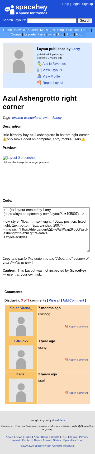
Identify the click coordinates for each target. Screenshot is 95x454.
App (60, 34)
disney (57, 118)
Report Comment (78, 326)
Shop (69, 34)
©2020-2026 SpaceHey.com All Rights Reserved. (48, 445)
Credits (55, 436)
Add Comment (73, 300)
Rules (28, 436)
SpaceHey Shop (73, 440)
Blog (60, 30)
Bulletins (72, 30)
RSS (64, 436)
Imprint (16, 440)
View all (54, 300)
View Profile (51, 76)
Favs (41, 34)
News (19, 436)
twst (46, 118)
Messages (47, 30)
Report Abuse (42, 440)
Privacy (83, 436)
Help (65, 4)
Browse (19, 30)
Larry (76, 49)
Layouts (30, 34)
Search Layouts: (14, 20)
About (80, 34)
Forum (85, 30)
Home (7, 30)
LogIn (76, 4)
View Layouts (52, 70)
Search (85, 21)
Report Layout (52, 83)
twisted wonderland (26, 118)
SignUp (87, 4)
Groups (16, 34)
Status (57, 440)
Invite (51, 34)
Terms (73, 436)
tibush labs (58, 420)
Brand (45, 436)
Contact (27, 440)
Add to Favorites (54, 64)
